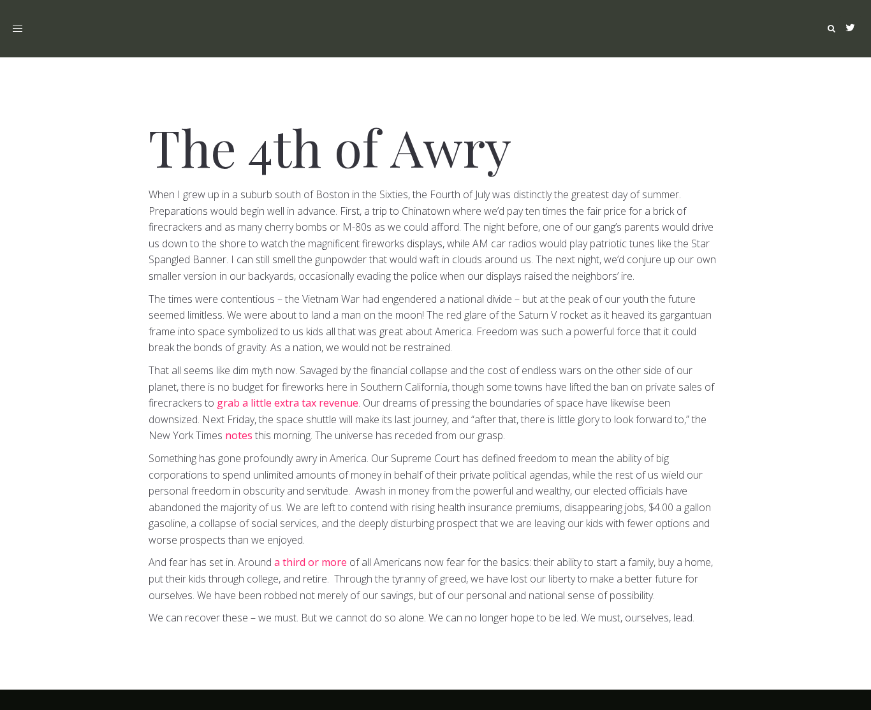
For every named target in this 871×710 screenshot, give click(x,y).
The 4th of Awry (330, 146)
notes (239, 435)
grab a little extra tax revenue (287, 403)
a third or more (310, 562)
